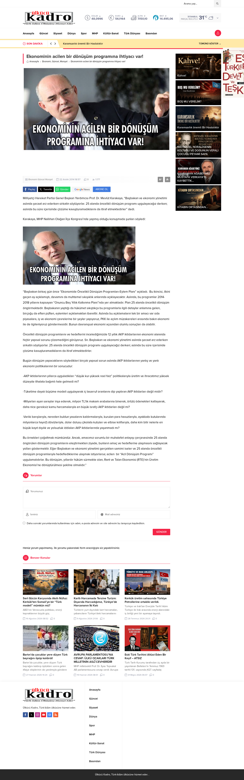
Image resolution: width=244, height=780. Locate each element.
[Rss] (55, 714)
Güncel (55, 61)
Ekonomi (46, 61)
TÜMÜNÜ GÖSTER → (210, 43)
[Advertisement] (122, 163)
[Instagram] (37, 714)
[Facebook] (25, 714)
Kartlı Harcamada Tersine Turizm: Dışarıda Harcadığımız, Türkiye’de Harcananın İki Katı (95, 602)
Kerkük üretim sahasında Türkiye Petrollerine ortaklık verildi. (146, 600)
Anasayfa (34, 61)
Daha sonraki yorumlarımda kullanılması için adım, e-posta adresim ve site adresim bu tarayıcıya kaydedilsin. (86, 523)
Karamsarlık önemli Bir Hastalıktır (83, 43)
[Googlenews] (49, 714)
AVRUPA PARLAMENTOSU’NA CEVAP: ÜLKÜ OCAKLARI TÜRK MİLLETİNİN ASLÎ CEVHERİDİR (94, 658)
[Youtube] (43, 714)
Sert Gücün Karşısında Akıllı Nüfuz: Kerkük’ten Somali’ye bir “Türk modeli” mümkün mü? (45, 602)
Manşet (64, 61)
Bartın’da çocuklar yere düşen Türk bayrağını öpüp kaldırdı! (45, 656)
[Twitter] (31, 714)
